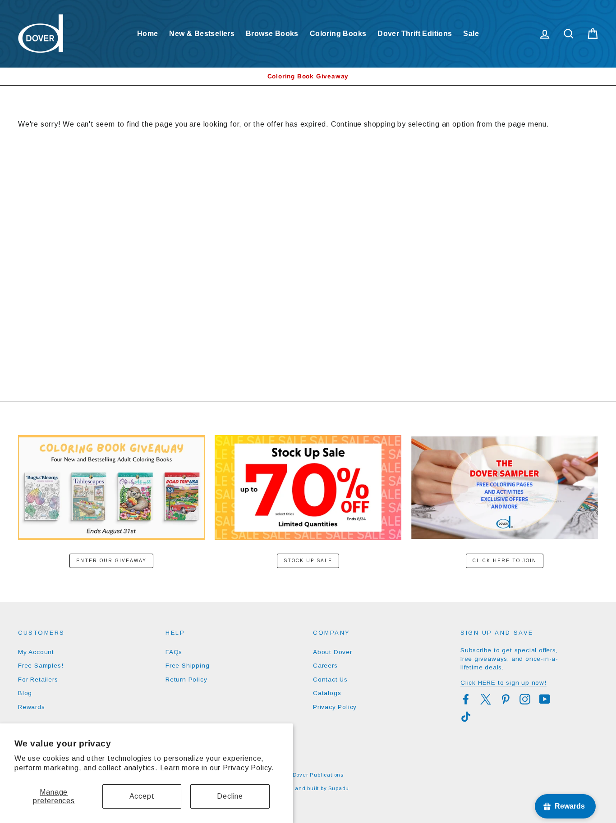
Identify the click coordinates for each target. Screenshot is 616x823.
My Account (36, 652)
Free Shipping (187, 665)
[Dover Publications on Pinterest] (505, 699)
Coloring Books (338, 33)
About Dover (332, 652)
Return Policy (186, 679)
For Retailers (38, 679)
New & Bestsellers (201, 33)
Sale (471, 33)
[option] (308, 76)
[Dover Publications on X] (485, 699)
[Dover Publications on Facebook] (465, 699)
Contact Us (330, 679)
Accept (142, 796)
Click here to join (505, 560)
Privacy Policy (335, 707)
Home (147, 33)
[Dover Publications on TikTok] (465, 716)
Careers (325, 665)
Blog (25, 693)
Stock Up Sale (308, 560)
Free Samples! (40, 665)
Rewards (31, 707)
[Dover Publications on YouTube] (544, 699)
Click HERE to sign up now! (503, 682)
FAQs (173, 652)
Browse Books (272, 33)
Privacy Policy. (248, 768)
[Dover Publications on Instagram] (524, 699)
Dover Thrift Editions (414, 33)
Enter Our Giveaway (111, 560)
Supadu (338, 788)
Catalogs (327, 693)
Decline (230, 796)
